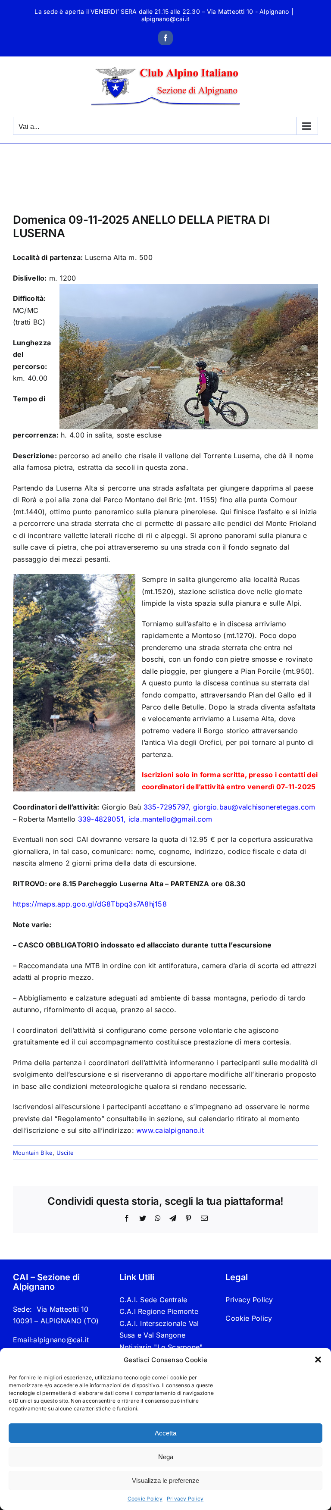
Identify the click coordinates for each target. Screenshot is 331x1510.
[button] (318, 1359)
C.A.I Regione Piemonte (158, 1311)
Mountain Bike (33, 1152)
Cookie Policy (145, 1498)
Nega (165, 1456)
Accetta (165, 1433)
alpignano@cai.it (165, 18)
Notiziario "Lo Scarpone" (161, 1347)
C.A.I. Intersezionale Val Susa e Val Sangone (159, 1329)
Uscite (65, 1152)
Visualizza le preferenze (165, 1480)
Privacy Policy (185, 1498)
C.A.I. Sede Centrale (153, 1299)
